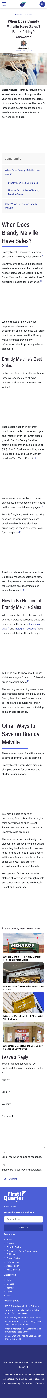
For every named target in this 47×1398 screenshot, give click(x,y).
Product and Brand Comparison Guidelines (22, 1253)
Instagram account (25, 628)
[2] (41, 281)
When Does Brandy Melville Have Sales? (22, 172)
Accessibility (13, 1265)
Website (6, 1104)
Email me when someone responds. (22, 1157)
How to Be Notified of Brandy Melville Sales (24, 192)
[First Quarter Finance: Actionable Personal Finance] (23, 4)
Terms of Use (13, 1262)
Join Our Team (13, 1269)
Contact (10, 1243)
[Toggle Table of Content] (41, 157)
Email (6, 1092)
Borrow (10, 1287)
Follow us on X (11, 1206)
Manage (10, 1284)
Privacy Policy (13, 1258)
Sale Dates (28, 15)
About (9, 1239)
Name (6, 1080)
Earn (9, 1280)
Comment (8, 1116)
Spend (10, 1291)
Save (21, 15)
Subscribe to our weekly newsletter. (22, 1170)
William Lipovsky (23, 48)
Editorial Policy (14, 1247)
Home (17, 15)
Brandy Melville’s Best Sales (23, 183)
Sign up (23, 1227)
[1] (42, 255)
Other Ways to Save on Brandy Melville (21, 206)
